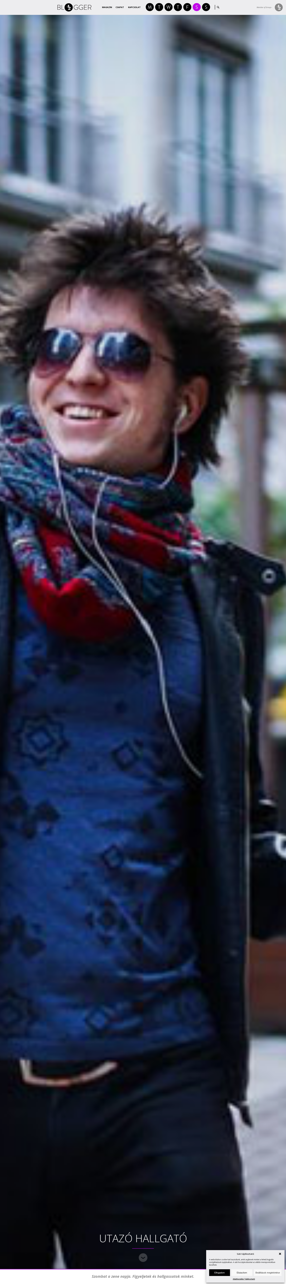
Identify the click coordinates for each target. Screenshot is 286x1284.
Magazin (107, 7)
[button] (280, 1253)
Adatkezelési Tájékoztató (244, 1279)
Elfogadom (219, 1272)
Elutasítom (242, 1272)
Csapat (120, 7)
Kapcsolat (134, 7)
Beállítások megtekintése (267, 1272)
